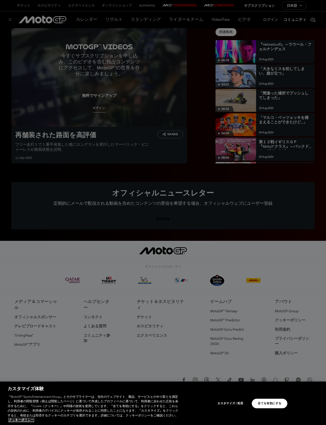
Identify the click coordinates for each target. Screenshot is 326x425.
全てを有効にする (269, 403)
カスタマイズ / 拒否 (230, 403)
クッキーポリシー (21, 420)
